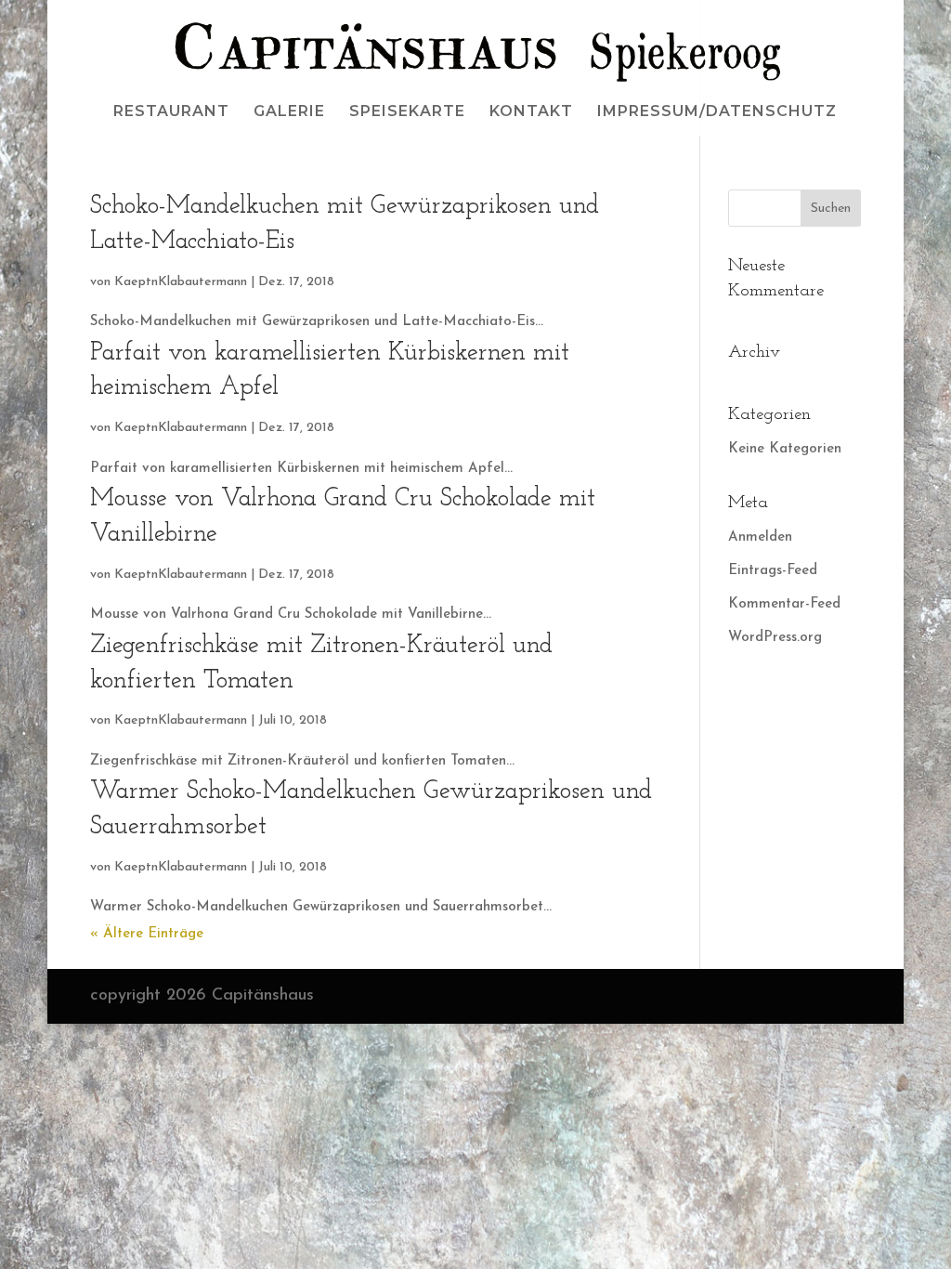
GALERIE (289, 112)
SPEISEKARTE (407, 112)
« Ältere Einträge (146, 934)
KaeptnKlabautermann (180, 282)
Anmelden (760, 537)
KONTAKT (531, 112)
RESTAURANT (171, 112)
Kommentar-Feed (784, 604)
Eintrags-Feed (772, 571)
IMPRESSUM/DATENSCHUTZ (717, 112)
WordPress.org (775, 638)
